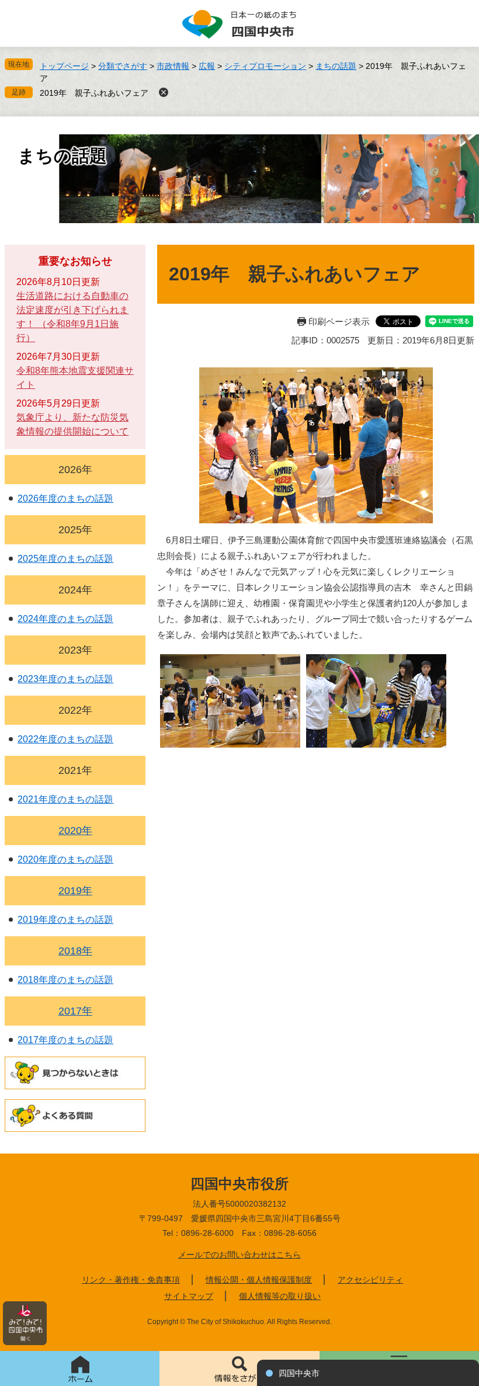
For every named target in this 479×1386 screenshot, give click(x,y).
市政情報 (173, 66)
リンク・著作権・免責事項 (131, 1279)
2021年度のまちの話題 (65, 799)
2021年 (75, 770)
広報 (207, 66)
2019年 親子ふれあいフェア (94, 93)
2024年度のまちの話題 (65, 619)
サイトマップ (188, 1296)
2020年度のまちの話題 (65, 859)
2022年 (75, 710)
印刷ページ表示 (339, 321)
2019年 (75, 891)
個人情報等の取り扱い (280, 1296)
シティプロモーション (265, 66)
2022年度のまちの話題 (65, 739)
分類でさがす (122, 66)
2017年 (75, 1011)
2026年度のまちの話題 (65, 498)
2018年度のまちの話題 (65, 980)
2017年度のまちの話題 (65, 1040)
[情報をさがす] (239, 1368)
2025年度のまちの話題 (65, 559)
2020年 (75, 830)
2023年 (75, 650)
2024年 (75, 590)
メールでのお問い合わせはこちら (239, 1254)
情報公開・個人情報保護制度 (259, 1279)
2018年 (75, 951)
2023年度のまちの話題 (65, 679)
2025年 (75, 530)
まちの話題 (335, 66)
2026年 (75, 469)
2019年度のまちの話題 (65, 920)
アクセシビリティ (370, 1279)
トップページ (64, 66)
